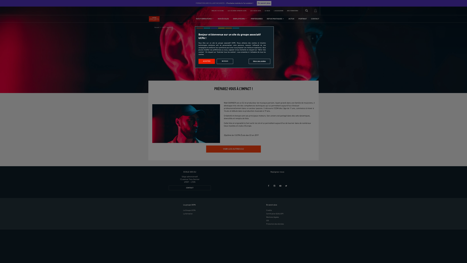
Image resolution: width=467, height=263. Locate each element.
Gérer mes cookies (259, 61)
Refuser (225, 61)
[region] (234, 47)
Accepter (206, 61)
